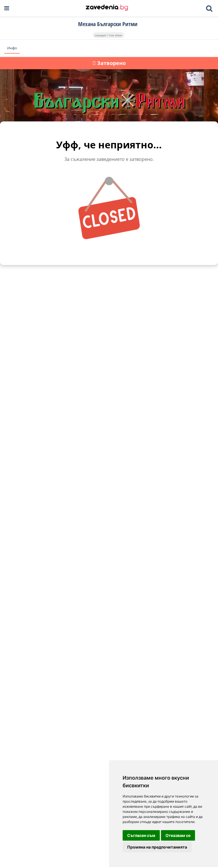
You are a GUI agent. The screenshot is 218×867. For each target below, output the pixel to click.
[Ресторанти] (107, 8)
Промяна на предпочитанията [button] (157, 847)
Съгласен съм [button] (141, 835)
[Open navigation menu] (6, 8)
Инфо (12, 47)
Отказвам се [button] (177, 835)
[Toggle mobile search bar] (209, 8)
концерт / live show (108, 35)
